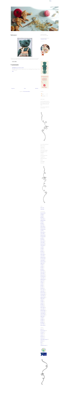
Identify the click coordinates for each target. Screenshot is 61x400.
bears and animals (43, 330)
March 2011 (42, 288)
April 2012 (42, 269)
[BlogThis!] (13, 61)
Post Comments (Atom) (26, 91)
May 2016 (42, 221)
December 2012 (43, 257)
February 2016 (43, 226)
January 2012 (42, 273)
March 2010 (42, 306)
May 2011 (42, 285)
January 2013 (42, 255)
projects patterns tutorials (44, 339)
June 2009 (42, 319)
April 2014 (42, 238)
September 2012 (43, 261)
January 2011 (42, 291)
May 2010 (42, 303)
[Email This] (12, 61)
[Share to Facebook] (15, 61)
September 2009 (43, 314)
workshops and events (43, 345)
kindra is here (42, 207)
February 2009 (43, 325)
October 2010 (42, 295)
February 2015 (42, 232)
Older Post (36, 88)
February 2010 (43, 307)
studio (41, 343)
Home (25, 88)
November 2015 (43, 229)
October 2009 (43, 313)
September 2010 (43, 297)
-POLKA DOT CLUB (43, 39)
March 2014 (42, 239)
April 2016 (42, 223)
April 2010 (42, 304)
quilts (41, 342)
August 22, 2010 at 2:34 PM (20, 67)
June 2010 (42, 301)
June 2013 (42, 248)
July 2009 (42, 317)
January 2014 (42, 242)
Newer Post (13, 88)
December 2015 (43, 227)
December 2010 (43, 292)
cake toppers (42, 332)
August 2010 (42, 298)
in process (42, 333)
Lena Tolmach (14, 67)
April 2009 (42, 322)
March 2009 (42, 323)
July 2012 (42, 264)
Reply (13, 71)
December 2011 (43, 275)
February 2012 (42, 272)
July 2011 (42, 282)
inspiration (42, 335)
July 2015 (42, 230)
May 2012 (42, 267)
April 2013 (42, 251)
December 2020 (43, 213)
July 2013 (42, 247)
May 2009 (42, 320)
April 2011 (42, 286)
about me (42, 329)
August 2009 (42, 316)
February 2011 (42, 289)
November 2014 (43, 236)
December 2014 (43, 235)
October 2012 (42, 260)
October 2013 (42, 245)
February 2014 (43, 241)
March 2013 (42, 252)
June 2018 (42, 214)
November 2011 (43, 276)
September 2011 (43, 279)
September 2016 (43, 220)
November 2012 (43, 258)
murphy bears (42, 209)
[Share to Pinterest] (16, 61)
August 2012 (42, 263)
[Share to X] (14, 61)
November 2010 (43, 294)
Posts (43, 94)
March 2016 (42, 224)
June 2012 (42, 266)
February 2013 (42, 254)
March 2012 (42, 270)
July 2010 (42, 300)
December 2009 (43, 310)
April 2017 (42, 217)
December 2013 (43, 244)
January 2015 (42, 233)
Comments (43, 95)
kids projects (42, 336)
